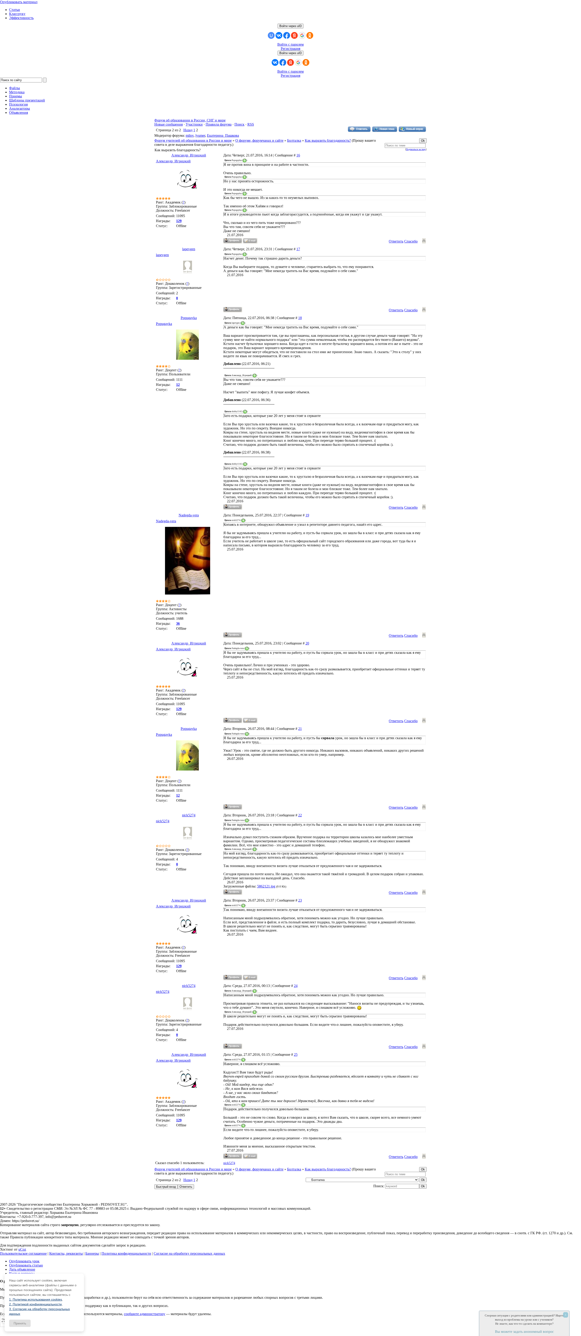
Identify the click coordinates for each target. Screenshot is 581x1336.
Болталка (294, 140)
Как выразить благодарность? (328, 140)
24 (296, 986)
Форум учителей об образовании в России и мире (193, 140)
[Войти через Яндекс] (294, 35)
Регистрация (290, 48)
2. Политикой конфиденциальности (35, 1304)
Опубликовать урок (24, 1261)
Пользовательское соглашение (23, 1253)
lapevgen (188, 249)
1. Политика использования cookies (35, 1299)
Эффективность (21, 18)
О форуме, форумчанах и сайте (259, 140)
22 (300, 815)
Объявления (18, 112)
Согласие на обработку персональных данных (189, 1253)
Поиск (239, 124)
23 (300, 900)
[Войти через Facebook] (286, 35)
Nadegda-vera (189, 515)
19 (307, 515)
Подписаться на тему (416, 149)
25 (296, 1054)
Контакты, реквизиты (66, 1253)
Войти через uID (290, 26)
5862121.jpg (266, 886)
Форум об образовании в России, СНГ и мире (190, 120)
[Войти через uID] (271, 35)
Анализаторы (19, 108)
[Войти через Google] (302, 35)
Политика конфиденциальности (126, 1253)
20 (307, 643)
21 (300, 729)
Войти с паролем (290, 44)
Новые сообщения (168, 124)
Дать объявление (22, 1269)
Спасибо (411, 241)
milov (190, 135)
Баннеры (92, 1253)
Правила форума (218, 124)
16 (298, 155)
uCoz (22, 1249)
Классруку (17, 14)
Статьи (14, 10)
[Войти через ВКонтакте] (279, 35)
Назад (187, 130)
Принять (20, 1323)
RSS (250, 124)
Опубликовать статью (26, 1265)
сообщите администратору (144, 1314)
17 (298, 249)
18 (300, 318)
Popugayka (189, 318)
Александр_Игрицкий (188, 155)
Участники (194, 124)
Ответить (396, 241)
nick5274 (188, 815)
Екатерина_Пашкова (223, 135)
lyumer (200, 135)
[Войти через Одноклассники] (309, 35)
